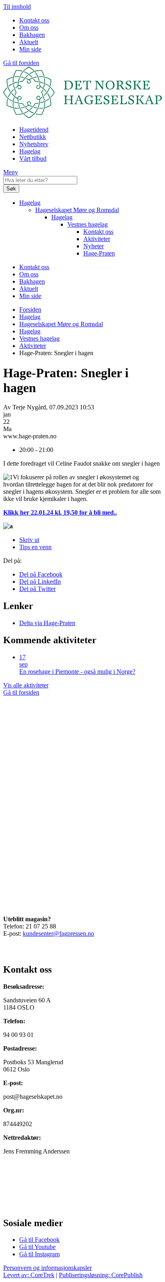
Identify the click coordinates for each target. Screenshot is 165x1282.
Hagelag (29, 151)
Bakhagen (32, 34)
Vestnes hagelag (87, 224)
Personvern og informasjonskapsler (47, 1267)
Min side (30, 49)
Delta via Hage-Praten (47, 623)
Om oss (28, 27)
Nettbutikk (32, 136)
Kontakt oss (34, 20)
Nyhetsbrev (33, 144)
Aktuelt (28, 42)
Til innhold (17, 6)
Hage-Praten (99, 253)
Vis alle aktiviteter (25, 685)
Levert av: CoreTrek (28, 1275)
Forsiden (30, 309)
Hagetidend (33, 129)
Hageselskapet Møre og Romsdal (77, 210)
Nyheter (93, 246)
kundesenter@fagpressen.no (58, 933)
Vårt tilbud (32, 158)
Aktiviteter (96, 238)
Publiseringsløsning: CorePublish (101, 1275)
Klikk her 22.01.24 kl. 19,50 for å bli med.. (60, 512)
